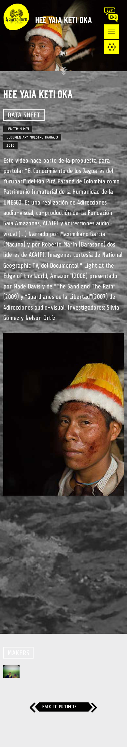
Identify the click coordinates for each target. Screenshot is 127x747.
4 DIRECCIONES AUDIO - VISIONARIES (16, 29)
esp (111, 12)
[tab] (111, 47)
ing (114, 18)
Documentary (17, 137)
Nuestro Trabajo (44, 137)
